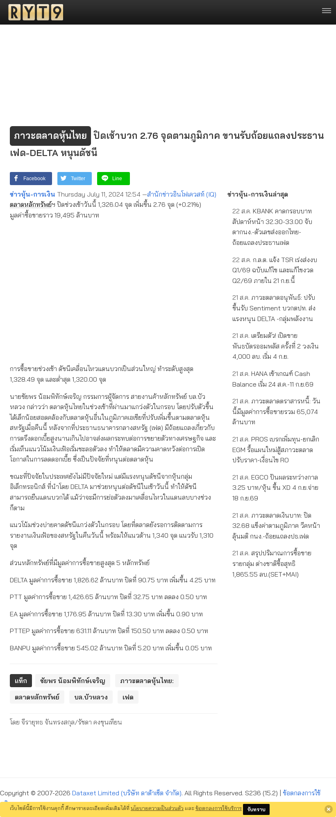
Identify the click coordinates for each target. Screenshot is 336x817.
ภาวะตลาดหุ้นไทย (50, 135)
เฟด (128, 697)
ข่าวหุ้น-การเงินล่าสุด (257, 194)
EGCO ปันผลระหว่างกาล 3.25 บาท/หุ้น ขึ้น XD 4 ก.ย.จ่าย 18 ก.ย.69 (275, 487)
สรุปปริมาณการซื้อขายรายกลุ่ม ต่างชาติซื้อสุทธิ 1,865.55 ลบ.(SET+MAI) (271, 563)
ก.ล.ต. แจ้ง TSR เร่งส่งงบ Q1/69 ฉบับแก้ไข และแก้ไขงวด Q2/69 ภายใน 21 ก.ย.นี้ (274, 270)
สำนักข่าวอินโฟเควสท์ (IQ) (181, 194)
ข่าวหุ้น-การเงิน (32, 194)
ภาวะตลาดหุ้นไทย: (147, 681)
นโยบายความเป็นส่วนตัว (157, 808)
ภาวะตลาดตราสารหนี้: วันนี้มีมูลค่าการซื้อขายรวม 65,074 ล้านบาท (276, 411)
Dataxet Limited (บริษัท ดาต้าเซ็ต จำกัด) (127, 793)
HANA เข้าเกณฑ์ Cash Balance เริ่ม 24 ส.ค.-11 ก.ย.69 (272, 378)
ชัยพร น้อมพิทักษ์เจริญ (72, 681)
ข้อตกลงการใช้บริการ (218, 808)
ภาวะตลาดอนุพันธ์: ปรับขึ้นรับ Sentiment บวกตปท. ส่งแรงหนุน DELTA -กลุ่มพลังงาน (274, 307)
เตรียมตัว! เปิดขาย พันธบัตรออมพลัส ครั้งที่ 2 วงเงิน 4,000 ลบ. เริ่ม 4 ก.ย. (275, 345)
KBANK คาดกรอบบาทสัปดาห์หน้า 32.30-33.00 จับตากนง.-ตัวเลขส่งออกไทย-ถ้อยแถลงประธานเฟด (272, 227)
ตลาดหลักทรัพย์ (31, 204)
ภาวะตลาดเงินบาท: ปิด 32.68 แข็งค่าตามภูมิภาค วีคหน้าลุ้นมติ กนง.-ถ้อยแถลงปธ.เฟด (276, 525)
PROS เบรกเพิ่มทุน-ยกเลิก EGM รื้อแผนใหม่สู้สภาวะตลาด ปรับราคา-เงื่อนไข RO (275, 449)
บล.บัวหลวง (91, 697)
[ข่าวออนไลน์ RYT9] (33, 12)
